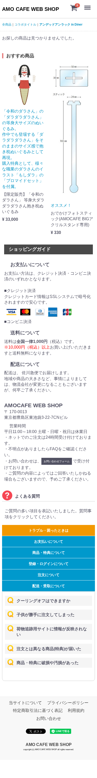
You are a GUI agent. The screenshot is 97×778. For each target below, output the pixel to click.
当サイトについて (25, 703)
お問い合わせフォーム (57, 461)
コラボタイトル (25, 24)
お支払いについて (48, 541)
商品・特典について (48, 553)
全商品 (6, 24)
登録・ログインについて (49, 564)
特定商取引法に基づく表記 (38, 711)
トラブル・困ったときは (49, 530)
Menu (88, 5)
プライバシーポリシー (67, 703)
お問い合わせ (48, 718)
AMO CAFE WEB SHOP (30, 9)
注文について (48, 575)
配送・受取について (48, 586)
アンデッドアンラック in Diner (61, 24)
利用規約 (76, 711)
